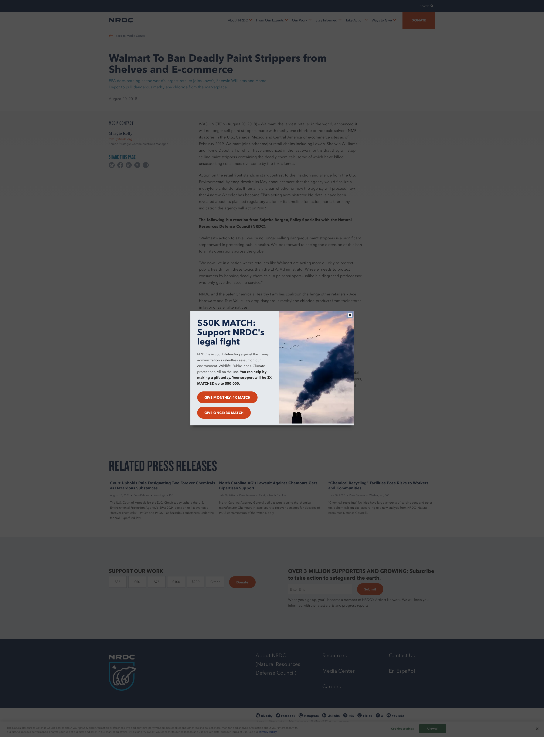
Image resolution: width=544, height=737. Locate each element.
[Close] (350, 315)
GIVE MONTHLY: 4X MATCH (227, 397)
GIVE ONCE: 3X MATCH (224, 413)
